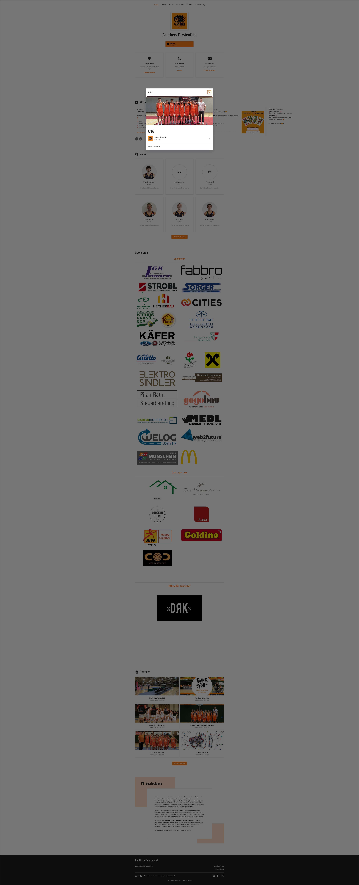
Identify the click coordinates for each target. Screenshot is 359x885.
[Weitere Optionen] (209, 138)
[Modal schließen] (179, 442)
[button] (179, 110)
